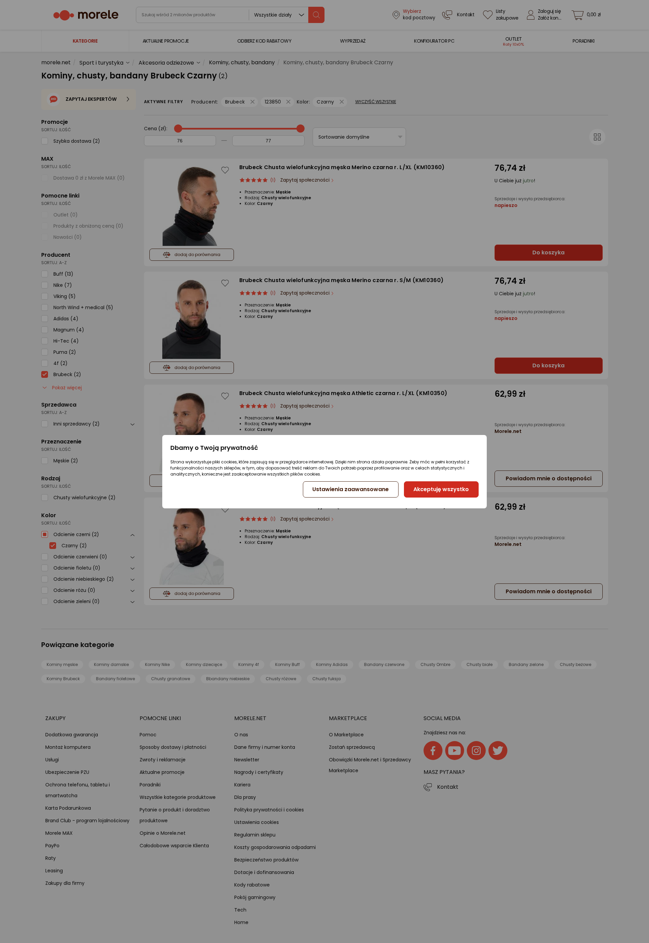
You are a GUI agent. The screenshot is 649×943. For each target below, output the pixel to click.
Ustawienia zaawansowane (350, 489)
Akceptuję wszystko (441, 489)
